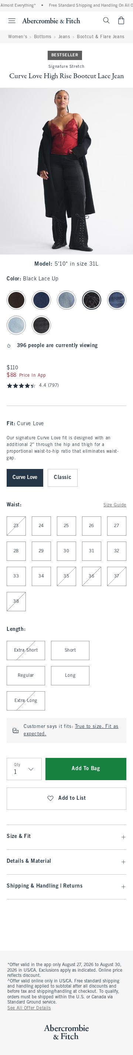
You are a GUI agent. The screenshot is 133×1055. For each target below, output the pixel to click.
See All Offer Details (29, 1008)
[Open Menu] (9, 21)
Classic (62, 477)
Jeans (64, 37)
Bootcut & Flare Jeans (101, 37)
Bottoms (42, 37)
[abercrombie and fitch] (51, 20)
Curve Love (25, 477)
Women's (17, 37)
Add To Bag (86, 768)
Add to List (72, 798)
